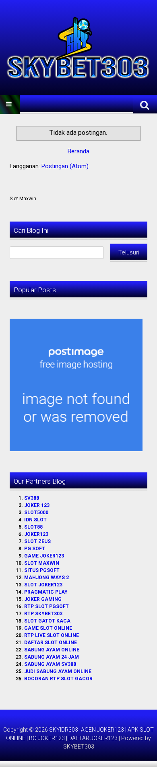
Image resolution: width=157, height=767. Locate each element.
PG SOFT (34, 548)
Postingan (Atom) (65, 166)
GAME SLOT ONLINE (48, 628)
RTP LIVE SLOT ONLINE (51, 635)
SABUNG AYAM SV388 (50, 664)
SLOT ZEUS (37, 541)
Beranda (78, 151)
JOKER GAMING (43, 599)
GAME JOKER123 (44, 556)
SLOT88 (33, 527)
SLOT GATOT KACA (47, 621)
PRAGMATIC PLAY (46, 592)
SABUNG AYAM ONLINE (51, 650)
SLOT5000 (36, 512)
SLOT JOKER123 (43, 585)
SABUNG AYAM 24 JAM (51, 657)
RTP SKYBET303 (43, 613)
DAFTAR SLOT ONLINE (50, 642)
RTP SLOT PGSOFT (46, 606)
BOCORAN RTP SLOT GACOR (58, 679)
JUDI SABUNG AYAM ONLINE (57, 671)
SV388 (31, 498)
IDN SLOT (35, 520)
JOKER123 (36, 534)
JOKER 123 (37, 505)
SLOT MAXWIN (41, 563)
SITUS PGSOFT (42, 570)
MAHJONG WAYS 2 (46, 577)
